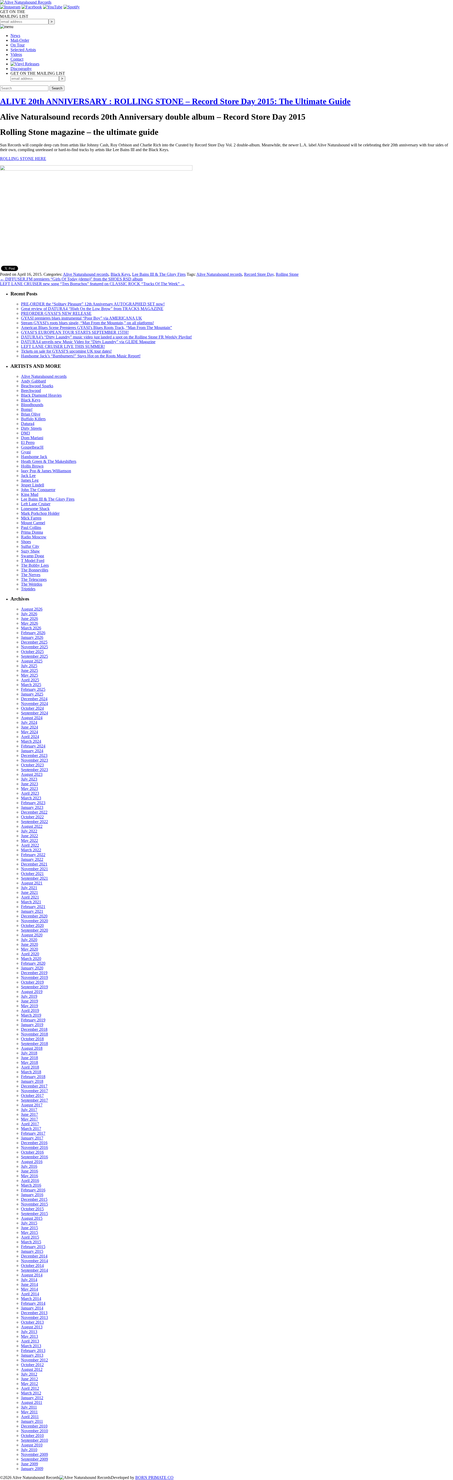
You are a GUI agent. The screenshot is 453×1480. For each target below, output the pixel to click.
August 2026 (31, 609)
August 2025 (31, 661)
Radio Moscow (33, 537)
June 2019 (29, 1001)
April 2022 (30, 845)
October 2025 (32, 651)
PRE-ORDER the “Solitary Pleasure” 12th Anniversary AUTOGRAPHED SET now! (93, 304)
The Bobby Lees (35, 565)
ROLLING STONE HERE (23, 158)
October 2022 (32, 817)
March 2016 (31, 1185)
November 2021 (34, 869)
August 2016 (31, 1161)
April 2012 (30, 1388)
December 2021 (34, 864)
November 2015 (34, 1204)
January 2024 (32, 751)
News (15, 35)
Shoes (26, 541)
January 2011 (32, 1421)
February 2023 (33, 802)
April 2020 (30, 954)
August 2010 (31, 1445)
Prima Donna (32, 532)
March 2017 (31, 1128)
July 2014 (29, 1279)
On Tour (17, 45)
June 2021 (29, 892)
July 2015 (29, 1223)
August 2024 (31, 717)
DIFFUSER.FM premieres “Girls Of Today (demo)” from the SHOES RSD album (71, 279)
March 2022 (31, 850)
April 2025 (30, 680)
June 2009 (29, 1464)
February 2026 (33, 632)
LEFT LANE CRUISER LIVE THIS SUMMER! (63, 346)
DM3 (25, 433)
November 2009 (34, 1454)
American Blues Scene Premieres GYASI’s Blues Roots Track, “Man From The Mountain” (96, 327)
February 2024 (33, 746)
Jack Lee (28, 475)
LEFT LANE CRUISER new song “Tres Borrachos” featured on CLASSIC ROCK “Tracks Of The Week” (92, 284)
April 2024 (30, 736)
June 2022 (29, 836)
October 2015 (32, 1209)
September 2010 (34, 1440)
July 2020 (29, 939)
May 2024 (29, 732)
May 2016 (29, 1176)
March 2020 (31, 958)
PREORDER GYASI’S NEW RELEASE (56, 313)
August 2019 (31, 991)
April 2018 (30, 1067)
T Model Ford (32, 560)
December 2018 (34, 1029)
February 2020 (33, 963)
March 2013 (31, 1346)
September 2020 (34, 930)
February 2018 (33, 1076)
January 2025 (32, 694)
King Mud (29, 494)
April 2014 (30, 1294)
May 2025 (29, 675)
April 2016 (30, 1180)
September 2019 (34, 987)
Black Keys (120, 274)
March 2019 (31, 1015)
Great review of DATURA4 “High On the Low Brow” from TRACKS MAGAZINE (92, 308)
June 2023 (29, 784)
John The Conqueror (38, 489)
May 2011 (29, 1412)
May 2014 (29, 1289)
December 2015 (34, 1199)
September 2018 (34, 1043)
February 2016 (33, 1190)
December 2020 (34, 916)
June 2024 (29, 727)
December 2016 (34, 1142)
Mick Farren (31, 518)
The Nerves (30, 574)
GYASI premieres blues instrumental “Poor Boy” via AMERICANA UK (81, 318)
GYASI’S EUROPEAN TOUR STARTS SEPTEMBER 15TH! (75, 332)
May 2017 (29, 1119)
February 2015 (33, 1246)
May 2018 (29, 1062)
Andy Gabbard (33, 381)
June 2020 (29, 944)
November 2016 (34, 1147)
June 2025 (29, 670)
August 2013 (31, 1327)
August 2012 (31, 1369)
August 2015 (31, 1218)
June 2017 (29, 1114)
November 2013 (34, 1317)
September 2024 (34, 713)
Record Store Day (259, 274)
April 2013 (30, 1341)
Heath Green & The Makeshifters (48, 461)
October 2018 (32, 1039)
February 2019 (33, 1020)
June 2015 (29, 1228)
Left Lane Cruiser (35, 504)
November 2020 (34, 921)
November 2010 (34, 1431)
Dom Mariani (32, 438)
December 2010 (34, 1426)
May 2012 (29, 1383)
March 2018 (31, 1072)
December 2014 (34, 1256)
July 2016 (29, 1166)
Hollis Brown (32, 466)
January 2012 (32, 1398)
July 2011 (29, 1407)
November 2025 (34, 647)
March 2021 (31, 902)
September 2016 (34, 1157)
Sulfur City (30, 546)
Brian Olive (30, 414)
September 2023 (34, 769)
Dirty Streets (31, 428)
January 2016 (32, 1194)
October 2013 (32, 1322)
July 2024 (29, 722)
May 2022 (29, 840)
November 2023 (34, 760)
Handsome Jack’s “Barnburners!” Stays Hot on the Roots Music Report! (81, 356)
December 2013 (34, 1313)
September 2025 (34, 656)
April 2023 (30, 793)
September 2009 (34, 1459)
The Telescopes (34, 579)
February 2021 (33, 906)
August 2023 (31, 774)
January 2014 (32, 1308)
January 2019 (32, 1024)
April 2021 (30, 897)
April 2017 (30, 1124)
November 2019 (34, 977)
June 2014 (29, 1284)
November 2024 (34, 703)
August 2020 (31, 935)
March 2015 (31, 1242)
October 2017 (32, 1095)
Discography (21, 68)
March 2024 (31, 741)
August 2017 (31, 1105)
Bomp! (27, 409)
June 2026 (29, 618)
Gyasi (26, 452)
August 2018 (31, 1048)
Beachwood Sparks (37, 386)
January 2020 (32, 968)
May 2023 (29, 788)
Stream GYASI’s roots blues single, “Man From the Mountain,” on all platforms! (87, 323)
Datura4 (27, 423)
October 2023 (32, 765)
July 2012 (29, 1374)
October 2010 (32, 1435)
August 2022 (31, 826)
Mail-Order (19, 40)
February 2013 (33, 1350)
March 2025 (31, 684)
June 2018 (29, 1057)
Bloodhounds (32, 404)
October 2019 (32, 982)
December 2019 (34, 972)
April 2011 (30, 1416)
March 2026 (31, 628)
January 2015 (32, 1251)
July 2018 (29, 1053)
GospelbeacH (32, 447)
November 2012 (34, 1360)
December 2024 (34, 699)
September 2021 (34, 878)
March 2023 (31, 798)
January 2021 (32, 911)
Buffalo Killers (33, 419)
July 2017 (29, 1109)
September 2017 (34, 1100)
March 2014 (31, 1298)
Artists (23, 49)
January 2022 (32, 859)
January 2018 (32, 1081)
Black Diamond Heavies (41, 395)
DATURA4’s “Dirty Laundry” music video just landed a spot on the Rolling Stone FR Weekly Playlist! (106, 337)
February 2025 (33, 689)
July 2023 (29, 779)
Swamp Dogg (32, 556)
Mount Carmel (33, 523)
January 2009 (32, 1468)
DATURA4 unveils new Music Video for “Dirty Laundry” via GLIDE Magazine (88, 342)
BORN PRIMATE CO (154, 1477)
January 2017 (32, 1138)
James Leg (30, 480)
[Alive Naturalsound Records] (25, 2)
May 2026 (29, 623)
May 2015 (29, 1232)
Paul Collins (31, 527)
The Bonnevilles (34, 570)
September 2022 (34, 821)
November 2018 (34, 1034)
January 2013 (32, 1355)
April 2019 (30, 1010)
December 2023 (34, 755)
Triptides (28, 589)
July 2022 (29, 831)
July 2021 (29, 887)
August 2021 (31, 883)
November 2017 (34, 1091)
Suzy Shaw (30, 551)
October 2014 (32, 1265)
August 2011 (31, 1402)
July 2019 (29, 996)
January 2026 (32, 637)
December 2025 (34, 642)
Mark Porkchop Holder (40, 513)
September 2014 (34, 1270)
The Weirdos (31, 584)
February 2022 (33, 854)
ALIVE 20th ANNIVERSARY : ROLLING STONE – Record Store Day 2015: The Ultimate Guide (175, 101)
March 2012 (31, 1393)
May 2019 (29, 1006)
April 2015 (30, 1237)
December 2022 (34, 812)
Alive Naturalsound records (86, 274)
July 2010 (29, 1449)
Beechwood (31, 390)
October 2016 (32, 1152)
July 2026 (29, 614)
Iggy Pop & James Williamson (46, 471)
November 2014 (34, 1261)
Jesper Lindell (32, 485)
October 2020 (32, 925)
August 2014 (31, 1275)
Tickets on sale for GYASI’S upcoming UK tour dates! (66, 351)
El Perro (28, 442)
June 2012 (29, 1379)
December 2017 (34, 1086)
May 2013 (29, 1336)
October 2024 (32, 708)
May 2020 (29, 949)
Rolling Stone (287, 274)
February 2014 (33, 1303)
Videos (16, 54)
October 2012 (32, 1364)
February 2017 (33, 1133)
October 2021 (32, 873)
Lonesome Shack (35, 508)
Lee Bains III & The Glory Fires (159, 274)
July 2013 (29, 1331)
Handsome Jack (34, 456)
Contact (16, 59)
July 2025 (29, 666)
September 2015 (34, 1213)
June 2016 (29, 1171)
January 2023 (32, 807)
